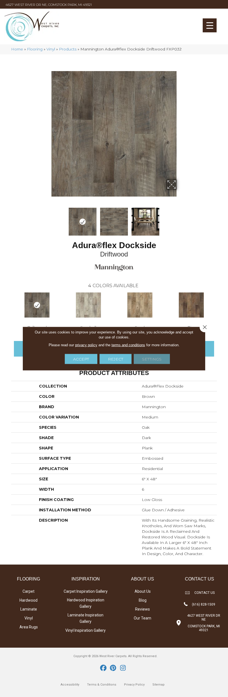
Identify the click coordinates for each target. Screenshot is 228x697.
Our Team (142, 618)
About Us (143, 591)
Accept (81, 359)
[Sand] (139, 305)
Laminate (28, 609)
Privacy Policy (134, 684)
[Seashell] (88, 305)
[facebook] (104, 668)
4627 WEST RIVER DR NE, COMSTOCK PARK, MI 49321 (49, 5)
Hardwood (28, 600)
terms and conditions (128, 345)
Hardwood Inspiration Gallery (85, 603)
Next (181, 219)
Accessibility (70, 684)
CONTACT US (204, 593)
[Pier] (191, 305)
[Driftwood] (37, 305)
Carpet (28, 591)
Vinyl (50, 49)
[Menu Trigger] (210, 25)
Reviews (142, 609)
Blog (143, 600)
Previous (47, 219)
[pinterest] (113, 668)
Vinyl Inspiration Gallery (85, 630)
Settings (152, 359)
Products (67, 49)
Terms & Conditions (101, 684)
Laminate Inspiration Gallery (85, 618)
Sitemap (158, 684)
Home (17, 49)
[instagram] (123, 668)
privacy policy (86, 345)
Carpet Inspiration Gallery (86, 591)
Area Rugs (28, 627)
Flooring (35, 49)
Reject (115, 359)
